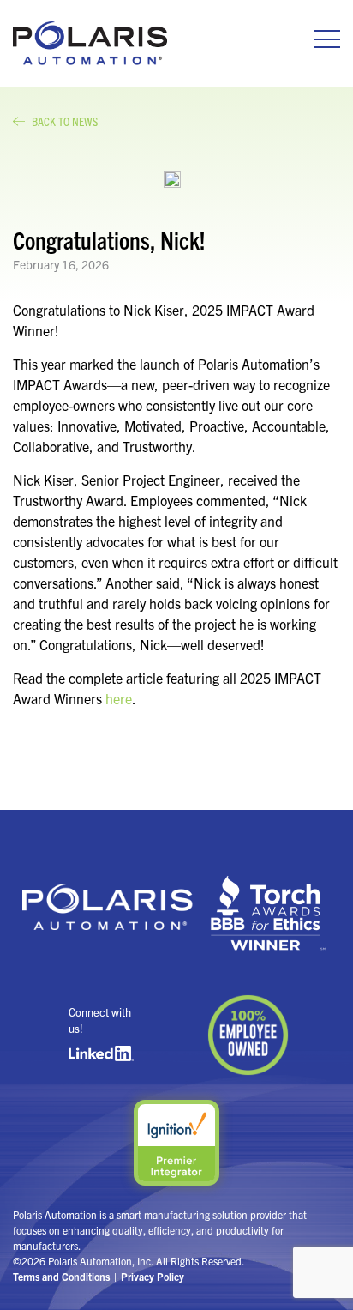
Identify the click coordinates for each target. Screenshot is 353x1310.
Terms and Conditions (61, 1276)
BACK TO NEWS (65, 121)
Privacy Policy (152, 1276)
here (118, 698)
